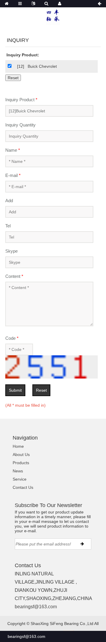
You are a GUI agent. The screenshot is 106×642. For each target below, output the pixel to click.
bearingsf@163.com (36, 606)
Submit (15, 390)
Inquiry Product (21, 99)
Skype (11, 251)
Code (12, 338)
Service (19, 479)
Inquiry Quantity (20, 124)
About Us (21, 454)
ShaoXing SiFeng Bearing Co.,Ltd (62, 623)
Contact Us (23, 487)
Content (14, 276)
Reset (41, 390)
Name (12, 150)
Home (18, 446)
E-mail (13, 175)
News (18, 471)
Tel (8, 225)
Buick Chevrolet (42, 66)
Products (21, 462)
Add (9, 200)
